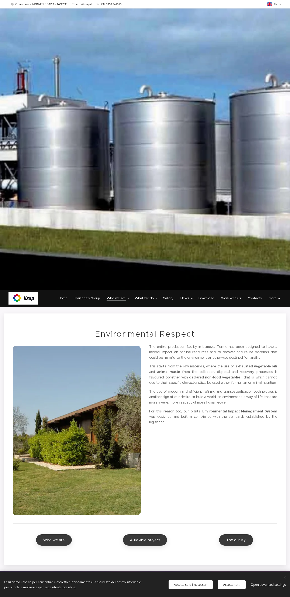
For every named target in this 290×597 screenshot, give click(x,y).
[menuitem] (64, 298)
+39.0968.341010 (111, 4)
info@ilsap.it (84, 4)
